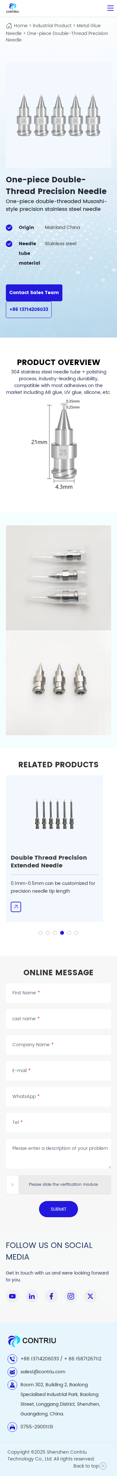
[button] (41, 933)
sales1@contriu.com (42, 1372)
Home (21, 25)
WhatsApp (26, 1096)
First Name (26, 993)
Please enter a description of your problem (60, 1148)
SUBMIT (59, 1209)
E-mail (21, 1071)
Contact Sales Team (34, 292)
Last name (26, 1019)
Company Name (33, 1045)
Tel (17, 1122)
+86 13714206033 (28, 309)
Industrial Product (52, 25)
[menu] (110, 8)
